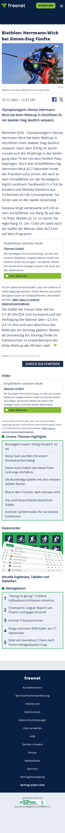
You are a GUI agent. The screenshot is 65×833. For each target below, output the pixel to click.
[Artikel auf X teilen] (61, 99)
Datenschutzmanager (32, 720)
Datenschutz (32, 712)
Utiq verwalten (32, 728)
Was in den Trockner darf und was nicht (32, 492)
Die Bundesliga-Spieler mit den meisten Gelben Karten (32, 481)
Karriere (32, 768)
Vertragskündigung (32, 777)
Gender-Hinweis (32, 744)
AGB (32, 736)
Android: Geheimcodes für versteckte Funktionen (31, 514)
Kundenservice (32, 687)
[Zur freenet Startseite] (13, 4)
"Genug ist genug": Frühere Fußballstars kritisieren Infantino (31, 598)
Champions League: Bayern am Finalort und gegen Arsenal (30, 610)
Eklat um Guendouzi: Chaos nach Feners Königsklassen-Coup (31, 642)
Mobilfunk (45, 5)
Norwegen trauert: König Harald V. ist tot (31, 446)
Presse (32, 752)
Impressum (32, 704)
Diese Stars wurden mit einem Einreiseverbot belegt (26, 458)
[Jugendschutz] (32, 802)
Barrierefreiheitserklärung (33, 695)
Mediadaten (32, 760)
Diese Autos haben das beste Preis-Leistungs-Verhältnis (29, 470)
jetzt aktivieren (18, 276)
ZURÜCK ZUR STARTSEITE (43, 364)
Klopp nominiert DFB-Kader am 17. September (32, 630)
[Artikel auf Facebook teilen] (54, 99)
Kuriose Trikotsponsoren (25, 620)
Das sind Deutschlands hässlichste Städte (29, 502)
